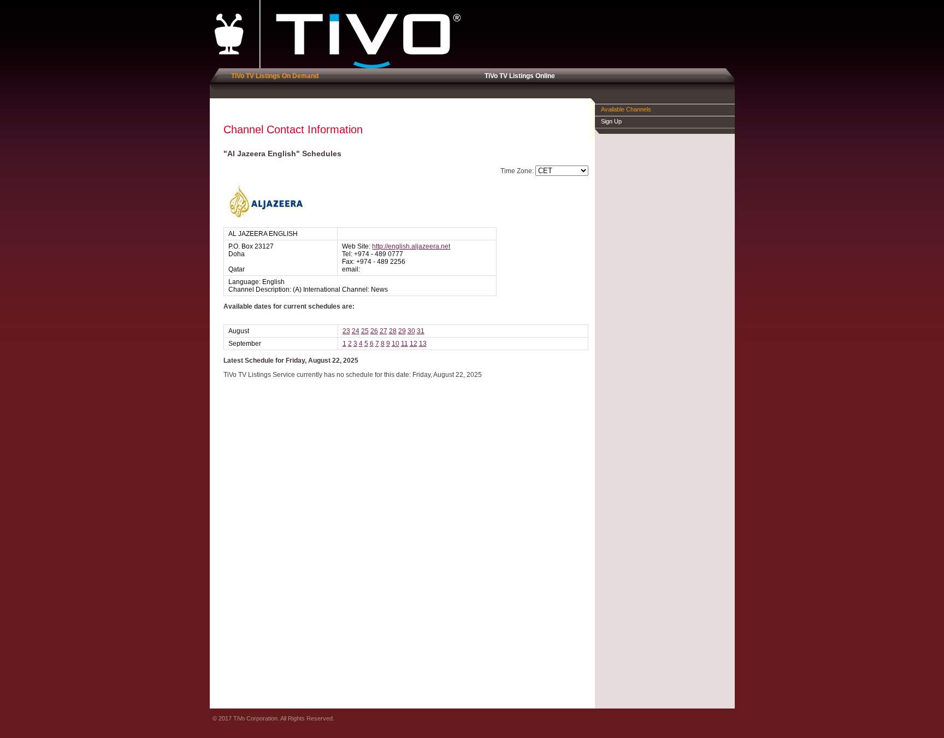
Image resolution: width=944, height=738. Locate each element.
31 (420, 331)
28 (393, 331)
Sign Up (611, 121)
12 (413, 343)
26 (374, 331)
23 (346, 331)
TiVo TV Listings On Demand (273, 76)
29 (402, 331)
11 (404, 343)
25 (365, 331)
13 (423, 343)
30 (411, 331)
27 (383, 331)
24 (355, 331)
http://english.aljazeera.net (411, 246)
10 (395, 343)
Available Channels (626, 109)
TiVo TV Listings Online (518, 76)
